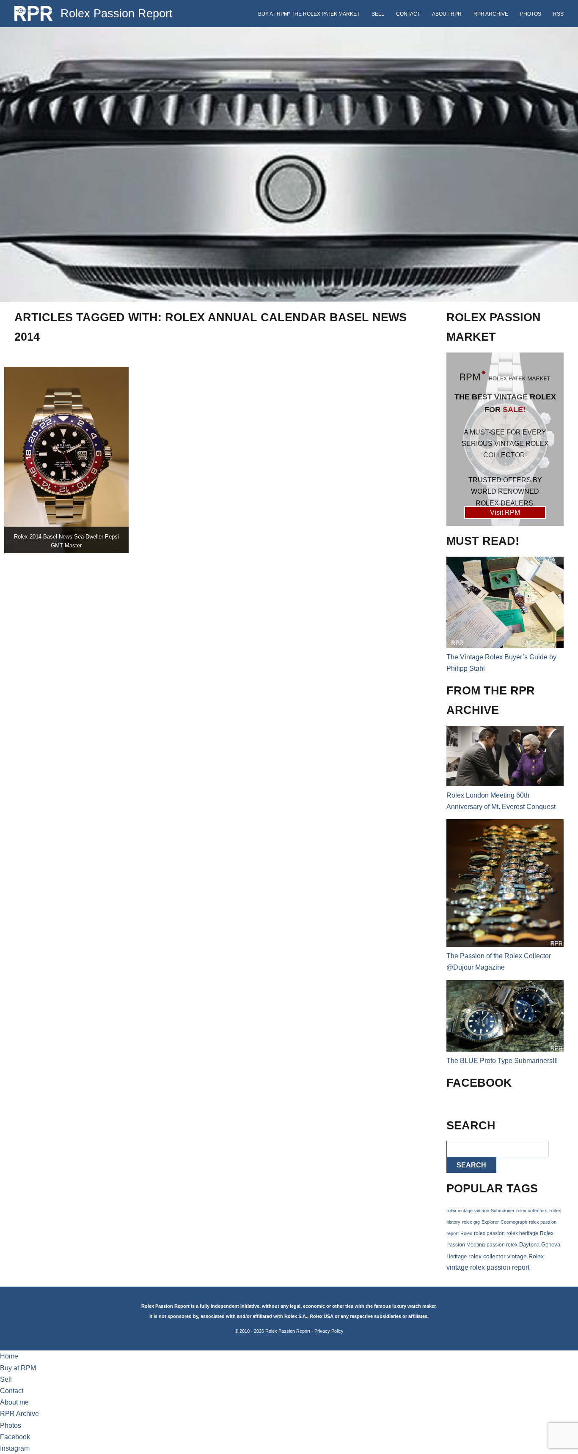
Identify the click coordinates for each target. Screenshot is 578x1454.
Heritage (456, 1256)
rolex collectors (532, 1210)
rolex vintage (459, 1210)
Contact (408, 14)
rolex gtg (471, 1221)
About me (14, 1402)
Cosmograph (514, 1221)
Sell (378, 14)
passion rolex (502, 1245)
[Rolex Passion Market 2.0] (504, 439)
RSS (558, 14)
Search (471, 1165)
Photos (530, 14)
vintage (481, 1210)
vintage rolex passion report (487, 1267)
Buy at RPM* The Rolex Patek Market (309, 14)
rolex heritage (522, 1233)
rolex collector (487, 1256)
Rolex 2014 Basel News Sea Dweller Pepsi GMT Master (66, 541)
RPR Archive (490, 14)
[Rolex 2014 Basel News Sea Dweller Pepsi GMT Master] (66, 460)
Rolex (466, 1233)
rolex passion (489, 1233)
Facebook (15, 1436)
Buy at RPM (18, 1368)
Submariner (503, 1210)
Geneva (550, 1245)
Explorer (490, 1221)
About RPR (447, 14)
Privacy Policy (329, 1331)
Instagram (15, 1448)
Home (9, 1356)
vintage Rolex (525, 1256)
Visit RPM (505, 512)
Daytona (529, 1245)
